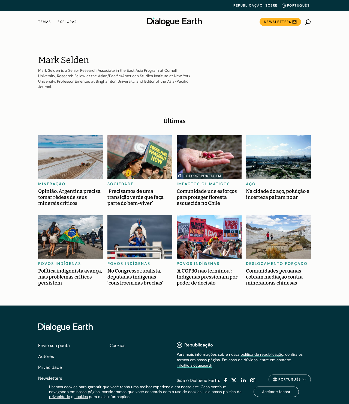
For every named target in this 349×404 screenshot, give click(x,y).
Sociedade (120, 183)
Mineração (51, 183)
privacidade (59, 396)
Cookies (117, 345)
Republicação (248, 5)
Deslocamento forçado (277, 263)
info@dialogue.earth (194, 365)
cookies (81, 396)
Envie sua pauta (54, 345)
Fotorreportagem (202, 176)
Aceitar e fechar (276, 391)
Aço (251, 183)
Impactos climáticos (203, 183)
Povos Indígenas (59, 263)
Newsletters (277, 22)
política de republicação (261, 354)
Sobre (271, 5)
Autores (46, 356)
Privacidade (50, 367)
